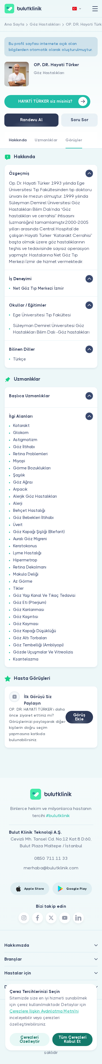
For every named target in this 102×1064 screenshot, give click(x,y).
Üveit (18, 524)
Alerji (17, 503)
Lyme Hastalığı (27, 553)
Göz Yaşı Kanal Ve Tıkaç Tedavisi (44, 595)
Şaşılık (19, 475)
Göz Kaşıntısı (25, 616)
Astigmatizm (25, 439)
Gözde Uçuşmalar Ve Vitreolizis (43, 652)
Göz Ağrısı (23, 482)
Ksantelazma (25, 659)
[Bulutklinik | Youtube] (64, 917)
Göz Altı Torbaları (30, 637)
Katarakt (21, 425)
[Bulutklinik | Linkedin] (78, 917)
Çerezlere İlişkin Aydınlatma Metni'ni (44, 1011)
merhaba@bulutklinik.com (51, 867)
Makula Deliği (25, 574)
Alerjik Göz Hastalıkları (35, 496)
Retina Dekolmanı (29, 567)
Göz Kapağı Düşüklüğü (34, 630)
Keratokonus (25, 545)
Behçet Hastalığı (29, 510)
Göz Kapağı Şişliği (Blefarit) (39, 531)
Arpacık (20, 489)
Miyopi (19, 460)
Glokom (21, 432)
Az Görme (22, 581)
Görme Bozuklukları (32, 468)
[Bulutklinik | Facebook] (37, 917)
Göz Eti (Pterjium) (29, 602)
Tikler (18, 588)
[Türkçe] (76, 8)
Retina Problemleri (30, 453)
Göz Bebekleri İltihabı (33, 517)
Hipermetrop (25, 560)
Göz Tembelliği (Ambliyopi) (38, 645)
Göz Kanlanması (28, 609)
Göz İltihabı (24, 446)
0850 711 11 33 (51, 858)
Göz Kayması (25, 623)
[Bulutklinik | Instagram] (23, 917)
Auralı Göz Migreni (30, 538)
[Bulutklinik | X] (51, 917)
